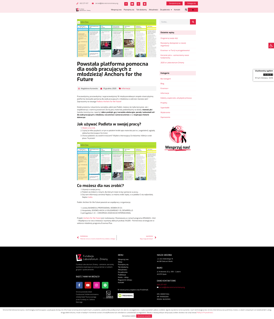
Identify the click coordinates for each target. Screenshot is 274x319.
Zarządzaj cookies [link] (129, 316)
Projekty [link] (164, 103)
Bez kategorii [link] (166, 79)
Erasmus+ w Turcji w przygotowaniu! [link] (175, 50)
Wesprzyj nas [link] (116, 10)
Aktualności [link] (153, 10)
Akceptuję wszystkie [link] (144, 316)
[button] (186, 9)
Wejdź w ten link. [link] (88, 128)
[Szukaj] (193, 21)
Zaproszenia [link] (165, 117)
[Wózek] (193, 10)
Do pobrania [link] (165, 10)
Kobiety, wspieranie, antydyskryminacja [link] (176, 98)
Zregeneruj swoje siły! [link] (169, 38)
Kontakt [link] (177, 10)
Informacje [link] (126, 88)
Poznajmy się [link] (129, 10)
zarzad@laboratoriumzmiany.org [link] (172, 287)
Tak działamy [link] (141, 10)
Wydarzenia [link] (165, 112)
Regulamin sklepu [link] (125, 280)
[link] (271, 45)
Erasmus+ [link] (165, 88)
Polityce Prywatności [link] (205, 312)
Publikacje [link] (122, 275)
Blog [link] (162, 83)
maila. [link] (90, 197)
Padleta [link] (109, 101)
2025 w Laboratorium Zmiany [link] (172, 62)
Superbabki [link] (165, 108)
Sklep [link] (120, 262)
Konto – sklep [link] (123, 277)
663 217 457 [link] (162, 284)
